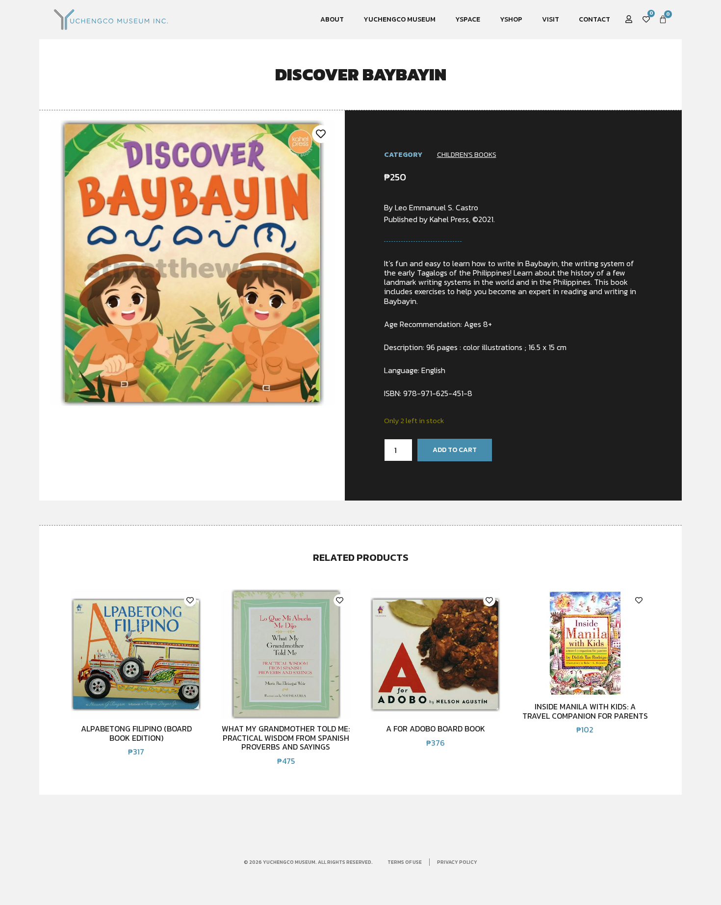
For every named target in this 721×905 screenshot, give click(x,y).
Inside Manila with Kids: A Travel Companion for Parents (585, 711)
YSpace (467, 19)
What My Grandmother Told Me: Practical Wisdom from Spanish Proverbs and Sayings (286, 738)
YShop (511, 19)
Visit (550, 19)
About (332, 19)
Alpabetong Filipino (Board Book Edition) (136, 733)
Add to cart (455, 450)
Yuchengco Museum (399, 19)
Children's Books (466, 155)
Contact (594, 19)
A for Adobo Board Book (435, 728)
